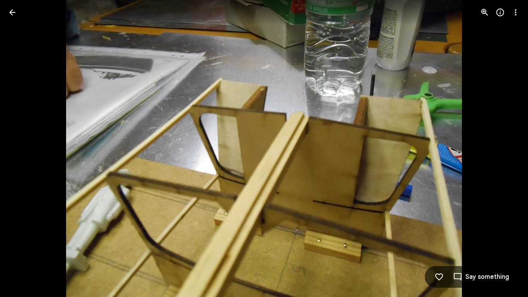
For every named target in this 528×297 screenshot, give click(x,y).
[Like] (439, 277)
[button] (21, 148)
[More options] (515, 12)
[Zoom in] (484, 12)
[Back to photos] (12, 12)
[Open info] (500, 12)
